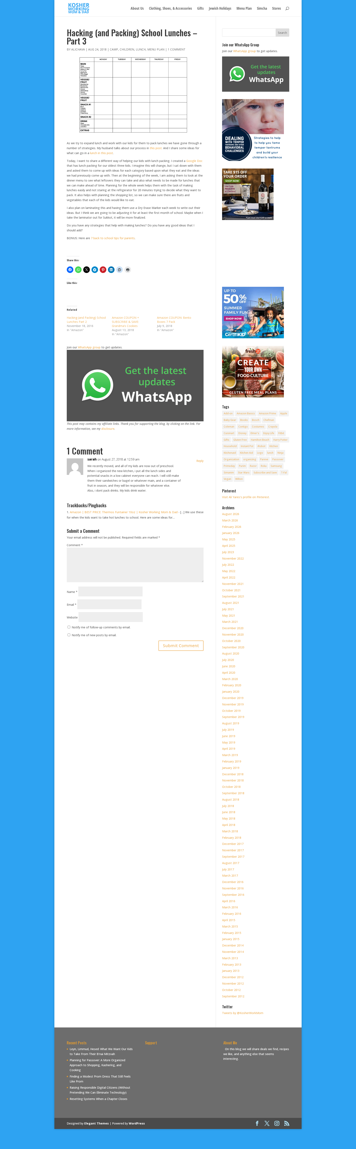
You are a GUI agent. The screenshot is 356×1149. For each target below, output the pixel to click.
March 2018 (230, 831)
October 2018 (231, 787)
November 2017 (233, 850)
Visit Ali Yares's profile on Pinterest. (246, 497)
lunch (270, 452)
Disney (242, 433)
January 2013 (230, 971)
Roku (264, 466)
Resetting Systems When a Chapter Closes (98, 1099)
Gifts (200, 9)
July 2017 (228, 869)
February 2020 (231, 685)
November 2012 (233, 983)
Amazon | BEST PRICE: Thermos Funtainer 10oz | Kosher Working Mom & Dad (124, 512)
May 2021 (228, 615)
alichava (78, 49)
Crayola (272, 426)
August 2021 (230, 603)
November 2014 (233, 952)
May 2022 (228, 571)
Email (71, 605)
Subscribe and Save (265, 472)
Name (72, 592)
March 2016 (230, 907)
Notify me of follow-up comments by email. (101, 627)
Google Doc (194, 161)
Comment (75, 545)
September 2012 (233, 996)
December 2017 (233, 844)
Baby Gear (230, 420)
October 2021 (231, 590)
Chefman (268, 420)
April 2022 (228, 577)
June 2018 (228, 812)
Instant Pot (247, 446)
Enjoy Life (268, 433)
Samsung (276, 466)
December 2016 (233, 882)
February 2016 (231, 914)
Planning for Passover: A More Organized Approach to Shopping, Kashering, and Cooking (97, 1065)
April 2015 (228, 920)
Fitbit (281, 433)
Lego (260, 452)
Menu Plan (244, 9)
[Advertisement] (179, 1075)
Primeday (229, 466)
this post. (156, 148)
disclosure (107, 429)
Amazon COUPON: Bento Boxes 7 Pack (174, 320)
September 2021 (233, 596)
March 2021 (230, 622)
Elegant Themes (96, 1123)
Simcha (262, 9)
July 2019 (228, 730)
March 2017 (230, 875)
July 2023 (228, 552)
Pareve (264, 459)
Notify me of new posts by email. (94, 635)
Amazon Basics (246, 413)
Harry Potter (280, 440)
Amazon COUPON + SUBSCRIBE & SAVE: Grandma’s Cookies (125, 322)
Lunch (141, 49)
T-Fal (284, 472)
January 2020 (230, 691)
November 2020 (233, 634)
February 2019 (231, 761)
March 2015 (230, 926)
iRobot (261, 446)
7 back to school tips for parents (113, 238)
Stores (276, 9)
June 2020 (228, 666)
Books (244, 420)
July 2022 (228, 565)
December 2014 (233, 945)
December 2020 (233, 628)
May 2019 (228, 742)
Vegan (227, 479)
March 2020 (230, 679)
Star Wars (243, 472)
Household (230, 446)
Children (127, 49)
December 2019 (233, 698)
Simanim (229, 472)
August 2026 (230, 514)
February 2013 (231, 964)
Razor (253, 466)
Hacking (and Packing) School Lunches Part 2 (86, 320)
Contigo (243, 426)
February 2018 (231, 838)
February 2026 (231, 527)
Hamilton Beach (260, 440)
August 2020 (230, 653)
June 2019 (228, 736)
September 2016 (233, 895)
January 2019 (230, 768)
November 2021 (233, 584)
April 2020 (228, 673)
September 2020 (233, 647)
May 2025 (228, 539)
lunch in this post (101, 153)
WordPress (137, 1123)
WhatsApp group (89, 347)
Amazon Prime (267, 413)
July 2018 (228, 806)
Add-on (228, 413)
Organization (231, 459)
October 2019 (231, 711)
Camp (114, 49)
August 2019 (230, 723)
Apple (283, 413)
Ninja (280, 452)
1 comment (176, 49)
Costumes (258, 426)
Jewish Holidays (220, 9)
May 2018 (228, 818)
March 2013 (230, 958)
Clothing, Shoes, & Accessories (170, 9)
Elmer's (255, 433)
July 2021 (228, 609)
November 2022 (233, 558)
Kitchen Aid (246, 452)
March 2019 (230, 755)
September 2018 (233, 793)
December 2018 (233, 774)
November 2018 (233, 780)
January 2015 (230, 939)
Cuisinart (229, 433)
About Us (137, 9)
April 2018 (228, 825)
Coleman (229, 426)
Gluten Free (240, 440)
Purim (242, 466)
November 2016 (233, 888)
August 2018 (230, 799)
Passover (277, 459)
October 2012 (231, 990)
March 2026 (230, 520)
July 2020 (228, 660)
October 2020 (231, 641)
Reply (200, 461)
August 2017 (230, 863)
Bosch (255, 420)
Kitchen (273, 446)
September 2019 (233, 717)
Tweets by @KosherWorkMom (242, 1013)
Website (72, 617)
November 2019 (233, 704)
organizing (249, 459)
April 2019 (228, 749)
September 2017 (233, 857)
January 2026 (230, 533)
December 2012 (233, 977)
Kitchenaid (230, 452)
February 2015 (231, 933)
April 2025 (228, 546)
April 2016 (228, 901)
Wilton (239, 479)
